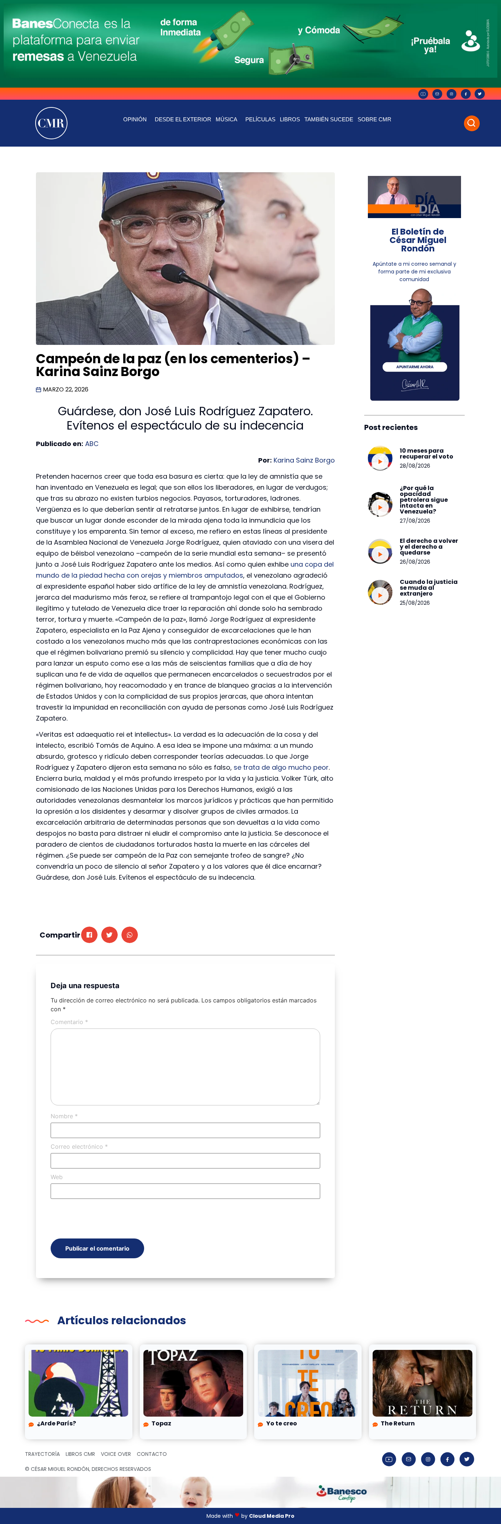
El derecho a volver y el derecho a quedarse (429, 547)
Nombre (64, 1116)
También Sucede (328, 119)
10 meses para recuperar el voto (426, 453)
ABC (92, 443)
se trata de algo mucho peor (281, 767)
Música (226, 119)
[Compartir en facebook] (89, 935)
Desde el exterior (183, 119)
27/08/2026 (415, 520)
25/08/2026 (415, 603)
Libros (290, 119)
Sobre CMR (374, 119)
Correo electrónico (79, 1146)
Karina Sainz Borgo (304, 460)
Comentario (69, 1022)
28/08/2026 (415, 466)
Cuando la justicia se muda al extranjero (429, 588)
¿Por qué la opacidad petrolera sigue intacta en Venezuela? (424, 500)
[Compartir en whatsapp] (129, 935)
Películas (260, 119)
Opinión (135, 119)
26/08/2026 (415, 562)
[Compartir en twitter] (109, 935)
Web (57, 1177)
